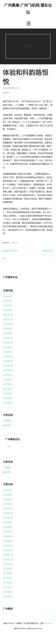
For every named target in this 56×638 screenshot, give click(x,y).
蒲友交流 (14, 243)
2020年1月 (7, 352)
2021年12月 (8, 315)
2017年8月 (7, 379)
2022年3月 (7, 305)
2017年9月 (7, 375)
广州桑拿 (7, 421)
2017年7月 (7, 384)
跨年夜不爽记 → (48, 251)
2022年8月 (7, 301)
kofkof (6, 92)
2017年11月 (8, 366)
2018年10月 (8, 361)
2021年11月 (8, 319)
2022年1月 (7, 310)
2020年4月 (7, 347)
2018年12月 (8, 356)
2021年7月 (7, 338)
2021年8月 (7, 333)
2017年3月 (7, 403)
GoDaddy (48, 623)
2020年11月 (8, 342)
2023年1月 (7, 296)
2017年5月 (7, 393)
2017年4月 (7, 398)
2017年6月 (7, 389)
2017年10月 (8, 370)
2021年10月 (8, 324)
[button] (28, 23)
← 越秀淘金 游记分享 (9, 251)
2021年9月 (7, 329)
